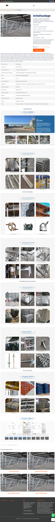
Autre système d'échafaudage (11, 9)
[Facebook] (50, 1)
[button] (34, 5)
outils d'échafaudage (14, 471)
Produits (5, 9)
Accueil (2, 9)
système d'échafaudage (41, 493)
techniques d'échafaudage (41, 471)
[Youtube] (53, 1)
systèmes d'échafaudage (14, 493)
